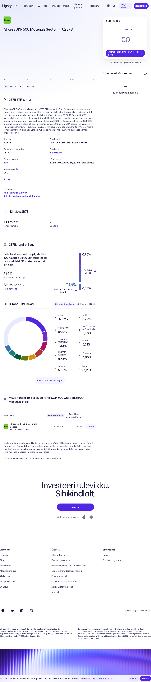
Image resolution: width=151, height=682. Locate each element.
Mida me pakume (78, 6)
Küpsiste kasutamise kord (64, 581)
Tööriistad (5, 565)
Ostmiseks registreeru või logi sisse (123, 53)
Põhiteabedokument (15, 192)
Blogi (2, 560)
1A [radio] (28, 86)
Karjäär (106, 555)
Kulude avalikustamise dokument (22, 196)
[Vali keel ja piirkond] (108, 6)
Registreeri (141, 6)
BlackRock (56, 152)
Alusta (75, 507)
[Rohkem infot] (145, 73)
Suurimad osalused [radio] (64, 304)
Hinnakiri (55, 6)
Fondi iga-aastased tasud (74, 416)
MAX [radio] (40, 86)
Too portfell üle (7, 581)
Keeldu (133, 678)
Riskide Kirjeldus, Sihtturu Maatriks (68, 565)
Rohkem (94, 6)
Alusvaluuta (9, 169)
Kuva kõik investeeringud (50, 380)
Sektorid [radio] (81, 304)
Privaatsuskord (59, 576)
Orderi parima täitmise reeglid (66, 571)
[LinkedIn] (22, 611)
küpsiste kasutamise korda (98, 678)
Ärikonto (42, 6)
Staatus (4, 587)
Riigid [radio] (92, 304)
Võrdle (91, 426)
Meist (66, 6)
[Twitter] (12, 611)
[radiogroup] (23, 86)
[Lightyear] (9, 6)
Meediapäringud (8, 571)
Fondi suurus (54, 415)
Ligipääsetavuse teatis (62, 587)
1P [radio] (6, 86)
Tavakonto (29, 6)
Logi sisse (123, 6)
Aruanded (56, 592)
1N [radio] (11, 86)
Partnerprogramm (112, 560)
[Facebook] (3, 611)
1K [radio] (16, 86)
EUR (6, 162)
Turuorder (123, 29)
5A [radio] (33, 86)
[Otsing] (114, 6)
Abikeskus (5, 576)
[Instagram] (31, 611)
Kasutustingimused (61, 560)
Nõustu (145, 678)
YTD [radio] (22, 86)
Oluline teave (58, 555)
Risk (6, 179)
